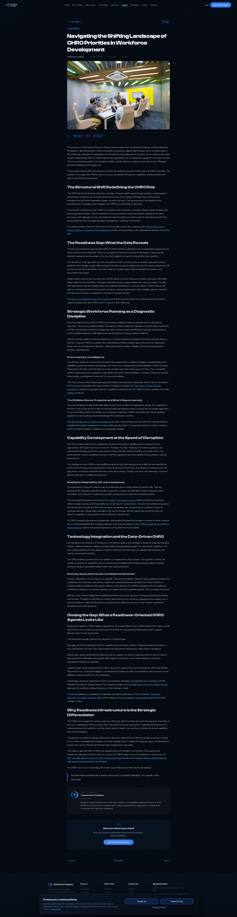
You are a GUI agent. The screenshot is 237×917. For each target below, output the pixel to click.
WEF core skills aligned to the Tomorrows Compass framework (94, 758)
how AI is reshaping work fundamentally (135, 697)
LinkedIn (79, 136)
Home (67, 5)
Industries (115, 5)
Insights (125, 5)
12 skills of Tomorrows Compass (122, 500)
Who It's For (90, 5)
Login (207, 5)
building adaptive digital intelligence (151, 758)
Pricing (144, 5)
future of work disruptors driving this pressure (90, 299)
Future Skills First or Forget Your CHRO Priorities (147, 684)
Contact (153, 5)
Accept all (141, 901)
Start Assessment (220, 5)
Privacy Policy (55, 909)
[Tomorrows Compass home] (11, 5)
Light (166, 22)
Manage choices (159, 907)
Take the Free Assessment (119, 842)
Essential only (177, 901)
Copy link (99, 136)
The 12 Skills (103, 5)
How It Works (77, 5)
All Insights (74, 22)
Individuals (108, 889)
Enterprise (135, 5)
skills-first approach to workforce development (91, 422)
